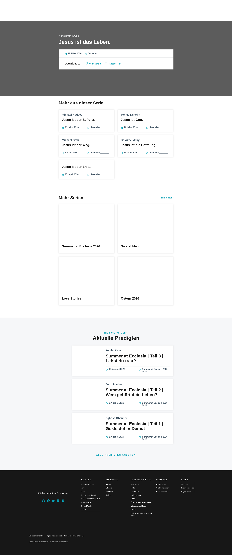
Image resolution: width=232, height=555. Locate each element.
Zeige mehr (167, 197)
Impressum (51, 536)
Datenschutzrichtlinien (37, 536)
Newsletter (76, 536)
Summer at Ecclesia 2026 (155, 370)
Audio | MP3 (95, 63)
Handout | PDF (115, 63)
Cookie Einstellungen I (64, 536)
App (83, 536)
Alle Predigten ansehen (116, 455)
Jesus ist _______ (97, 53)
